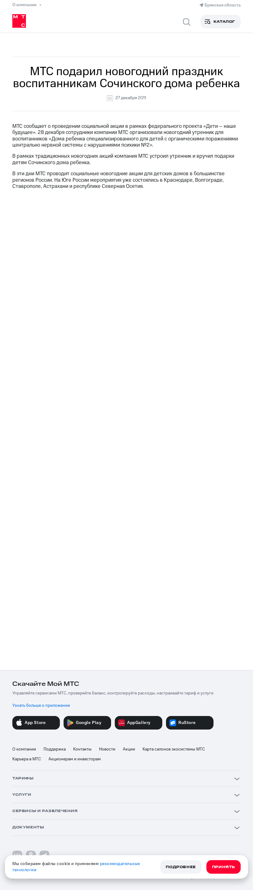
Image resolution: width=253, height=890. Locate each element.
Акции (129, 749)
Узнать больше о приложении (41, 705)
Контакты (82, 749)
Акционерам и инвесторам (74, 759)
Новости (107, 749)
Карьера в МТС (26, 759)
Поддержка (55, 749)
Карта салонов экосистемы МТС (174, 749)
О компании (24, 749)
